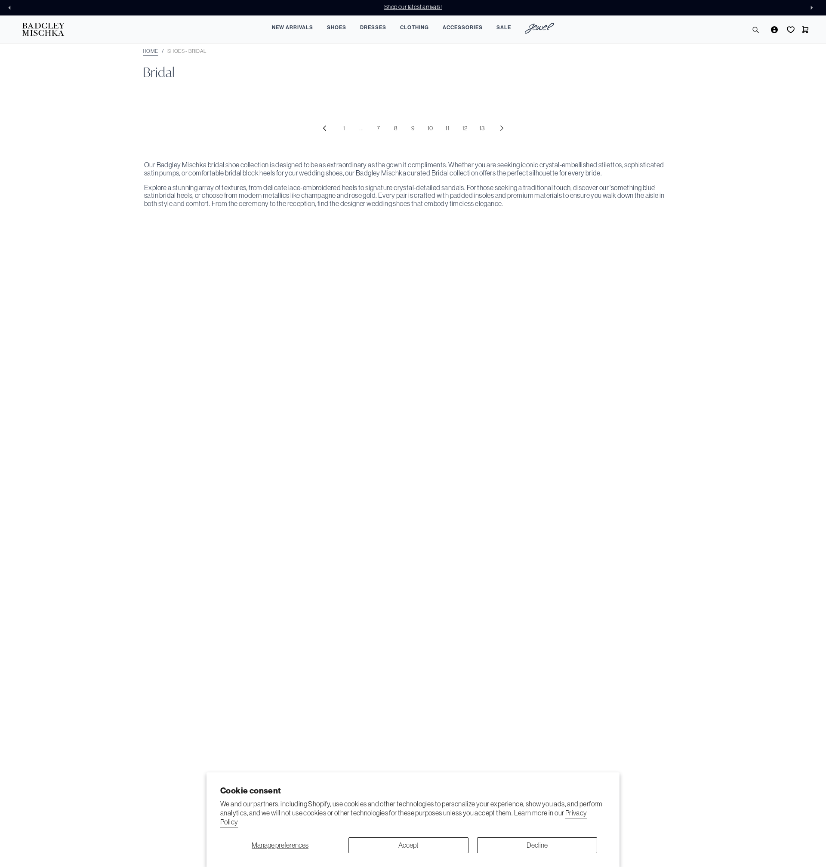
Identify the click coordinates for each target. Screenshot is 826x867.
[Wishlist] (790, 29)
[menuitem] (539, 29)
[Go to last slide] (12, 8)
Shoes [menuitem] (336, 28)
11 (447, 128)
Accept (408, 845)
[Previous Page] (324, 128)
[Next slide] (814, 8)
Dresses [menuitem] (373, 28)
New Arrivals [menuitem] (292, 28)
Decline (537, 845)
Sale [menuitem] (503, 28)
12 (465, 128)
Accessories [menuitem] (463, 28)
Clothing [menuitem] (414, 28)
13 (482, 128)
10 (430, 128)
